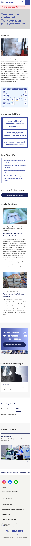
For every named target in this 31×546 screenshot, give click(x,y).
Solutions (18, 409)
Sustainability (6, 514)
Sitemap (4, 487)
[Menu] (27, 2)
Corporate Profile (7, 504)
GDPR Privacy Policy (6, 498)
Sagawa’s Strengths (7, 409)
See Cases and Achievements (15, 195)
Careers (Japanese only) (9, 519)
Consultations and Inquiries (14, 344)
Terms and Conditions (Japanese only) (13, 509)
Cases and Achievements (8, 414)
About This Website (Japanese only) (10, 491)
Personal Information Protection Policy (10, 495)
